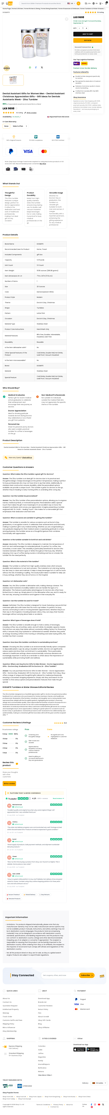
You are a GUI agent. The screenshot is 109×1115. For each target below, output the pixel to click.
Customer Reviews (45, 1006)
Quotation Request (10, 1006)
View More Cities (44, 1075)
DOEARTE (6, 12)
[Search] (78, 3)
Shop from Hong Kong (52, 1097)
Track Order (7, 1017)
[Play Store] (93, 1050)
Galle (40, 1050)
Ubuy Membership (10, 1031)
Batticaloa (42, 1068)
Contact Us (7, 1002)
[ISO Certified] (23, 1086)
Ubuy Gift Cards (44, 1020)
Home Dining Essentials (49, 9)
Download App (44, 998)
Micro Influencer (9, 1027)
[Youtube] (99, 1105)
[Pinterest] (92, 1107)
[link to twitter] (42, 67)
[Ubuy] (9, 3)
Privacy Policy (58, 1105)
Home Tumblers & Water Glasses (92, 9)
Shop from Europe (24, 1099)
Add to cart (88, 34)
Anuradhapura (44, 1064)
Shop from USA (8, 1097)
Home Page (7, 9)
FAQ (39, 1013)
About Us (6, 998)
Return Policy (43, 1009)
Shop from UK (21, 1097)
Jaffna (40, 1053)
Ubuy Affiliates (43, 1027)
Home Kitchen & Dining (32, 9)
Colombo (41, 1046)
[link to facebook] (36, 67)
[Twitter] (103, 1105)
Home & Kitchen (17, 9)
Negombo (42, 1057)
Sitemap (6, 1013)
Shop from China (84, 1097)
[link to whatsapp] (30, 67)
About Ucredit (43, 1017)
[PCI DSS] (8, 1086)
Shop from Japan (35, 1097)
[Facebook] (91, 1105)
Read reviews (57, 798)
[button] (87, 3)
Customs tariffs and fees (12, 1020)
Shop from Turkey (9, 1099)
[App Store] (79, 1050)
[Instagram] (95, 1105)
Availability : (7, 117)
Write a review (9, 783)
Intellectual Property (11, 1009)
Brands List (42, 1002)
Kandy (40, 1061)
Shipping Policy (8, 1024)
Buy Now (43, 164)
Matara (41, 1071)
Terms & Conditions (43, 1105)
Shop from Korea (69, 1097)
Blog (40, 1024)
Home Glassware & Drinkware (68, 9)
